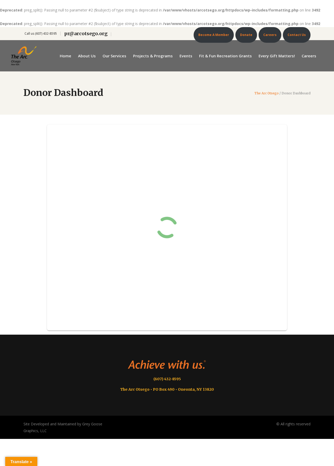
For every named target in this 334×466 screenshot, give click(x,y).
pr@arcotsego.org (86, 33)
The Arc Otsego (266, 93)
